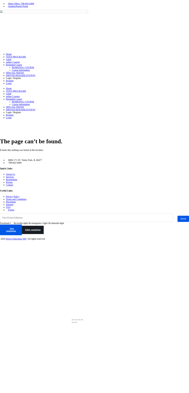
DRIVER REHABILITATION (20, 75)
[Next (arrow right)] (76, 322)
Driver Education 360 (16, 239)
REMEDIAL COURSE (23, 67)
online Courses (13, 62)
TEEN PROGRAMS (16, 57)
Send (183, 218)
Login (9, 83)
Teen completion (11, 230)
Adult (8, 59)
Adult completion (33, 230)
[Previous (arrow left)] (73, 322)
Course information (21, 70)
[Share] (79, 319)
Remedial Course (14, 65)
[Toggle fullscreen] (76, 319)
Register (10, 80)
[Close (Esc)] (82, 319)
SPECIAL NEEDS (15, 73)
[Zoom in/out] (73, 319)
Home (9, 54)
